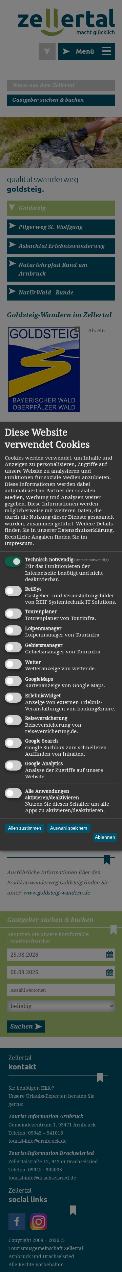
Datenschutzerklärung (85, 530)
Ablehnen (105, 837)
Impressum (19, 543)
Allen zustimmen (24, 828)
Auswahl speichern (68, 828)
